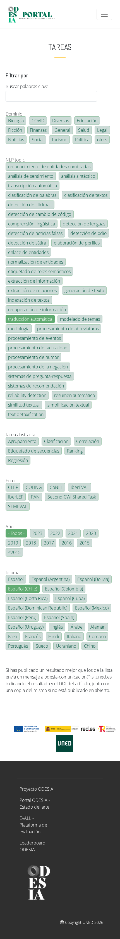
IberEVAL (80, 487)
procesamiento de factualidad (38, 348)
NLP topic (15, 160)
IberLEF (15, 497)
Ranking (75, 451)
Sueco (42, 646)
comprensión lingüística (31, 224)
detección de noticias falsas (35, 233)
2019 (13, 543)
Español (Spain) (59, 617)
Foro (10, 480)
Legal (102, 130)
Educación (87, 120)
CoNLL (56, 487)
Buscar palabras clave (27, 86)
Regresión (18, 460)
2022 (55, 533)
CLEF (13, 487)
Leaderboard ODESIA (32, 846)
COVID (38, 120)
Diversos (60, 120)
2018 (31, 543)
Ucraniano (66, 646)
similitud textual (24, 405)
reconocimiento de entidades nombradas (49, 166)
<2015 (14, 552)
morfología (18, 329)
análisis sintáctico (78, 176)
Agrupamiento (22, 441)
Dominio (14, 114)
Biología (16, 120)
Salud (83, 130)
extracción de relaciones (32, 290)
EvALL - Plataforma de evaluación (33, 825)
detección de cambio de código (39, 214)
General (62, 130)
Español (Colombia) (64, 589)
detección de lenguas (84, 224)
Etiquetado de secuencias (33, 451)
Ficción (15, 130)
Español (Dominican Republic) (37, 608)
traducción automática (30, 319)
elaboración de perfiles (77, 243)
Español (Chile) (22, 589)
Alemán (97, 627)
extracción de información (34, 281)
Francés (32, 636)
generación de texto (84, 290)
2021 (73, 533)
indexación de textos (28, 300)
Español (16, 579)
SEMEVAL (17, 506)
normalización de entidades (35, 262)
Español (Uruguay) (26, 627)
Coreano (97, 636)
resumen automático (74, 395)
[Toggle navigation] (104, 14)
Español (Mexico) (92, 608)
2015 (85, 543)
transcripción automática (32, 186)
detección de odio (88, 233)
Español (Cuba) (70, 598)
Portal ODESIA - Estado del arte (35, 803)
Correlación (87, 441)
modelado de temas (80, 319)
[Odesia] (34, 14)
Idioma (12, 572)
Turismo (59, 140)
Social (38, 140)
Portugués (18, 646)
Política (82, 140)
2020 (91, 533)
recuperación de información (37, 309)
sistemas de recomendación (36, 386)
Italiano (74, 636)
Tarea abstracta (20, 435)
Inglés (57, 627)
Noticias (16, 140)
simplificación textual (68, 405)
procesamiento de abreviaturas (68, 329)
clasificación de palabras (32, 195)
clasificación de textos (85, 195)
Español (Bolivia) (93, 579)
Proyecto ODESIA (36, 789)
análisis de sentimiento (30, 176)
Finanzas (38, 130)
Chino (89, 646)
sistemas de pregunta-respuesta (39, 376)
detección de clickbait (30, 205)
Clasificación (56, 441)
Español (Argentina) (50, 579)
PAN (35, 497)
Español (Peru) (22, 617)
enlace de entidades (28, 252)
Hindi (53, 636)
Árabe (77, 627)
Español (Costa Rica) (27, 598)
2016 (67, 543)
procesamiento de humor (33, 357)
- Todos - (16, 533)
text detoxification (26, 414)
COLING (34, 487)
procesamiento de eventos (34, 338)
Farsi (12, 636)
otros (102, 140)
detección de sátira (27, 243)
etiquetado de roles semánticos (39, 271)
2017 (49, 543)
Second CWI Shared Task (71, 497)
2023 (37, 533)
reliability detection (27, 395)
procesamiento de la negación (38, 367)
